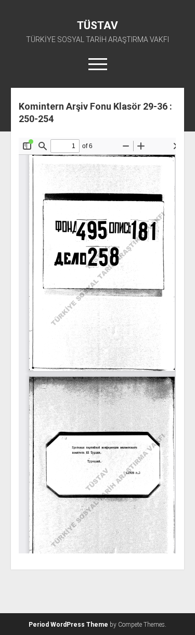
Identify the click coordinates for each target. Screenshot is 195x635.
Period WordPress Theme (68, 624)
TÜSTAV (97, 25)
